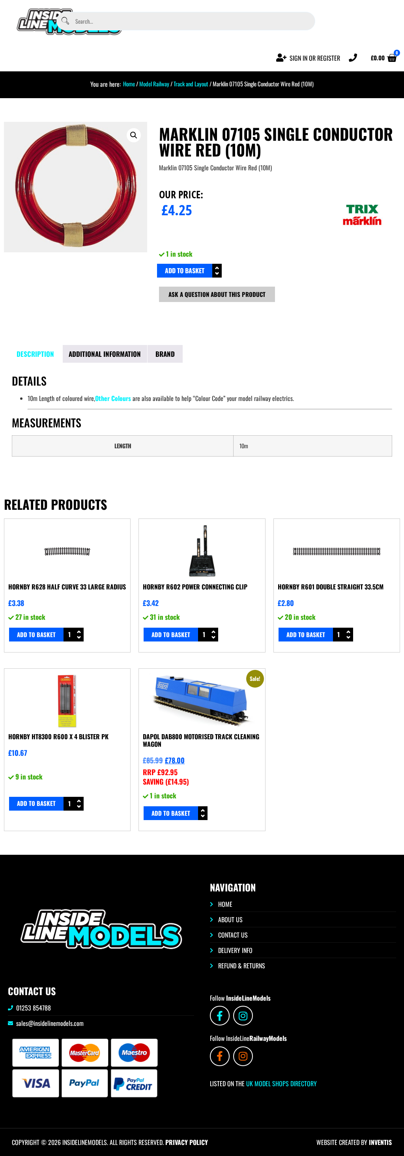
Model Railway (154, 83)
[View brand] (362, 242)
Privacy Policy (186, 1142)
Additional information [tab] (105, 354)
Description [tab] (35, 354)
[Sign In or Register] (281, 58)
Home (129, 83)
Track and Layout (191, 83)
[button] (134, 135)
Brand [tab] (165, 354)
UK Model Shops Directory (281, 1083)
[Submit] (65, 21)
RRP (160, 772)
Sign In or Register (315, 58)
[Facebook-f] (220, 1015)
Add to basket (184, 270)
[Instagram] (243, 1015)
